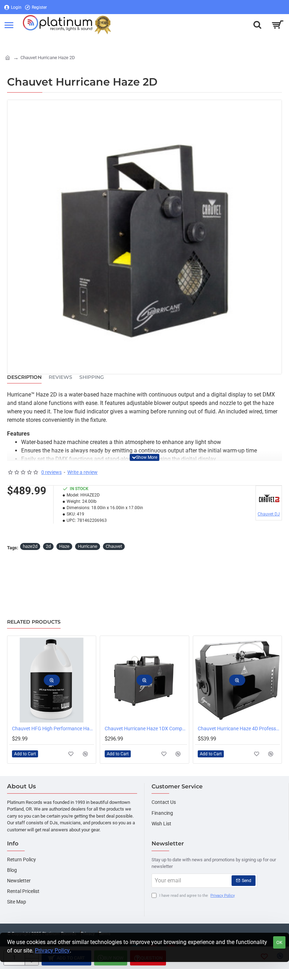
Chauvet (114, 546)
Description (24, 377)
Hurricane (87, 546)
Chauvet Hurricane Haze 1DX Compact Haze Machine (146, 728)
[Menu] (9, 24)
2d (48, 546)
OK (279, 942)
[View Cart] (277, 24)
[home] (7, 57)
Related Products (34, 622)
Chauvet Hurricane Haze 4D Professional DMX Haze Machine (239, 728)
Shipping (91, 377)
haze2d (30, 546)
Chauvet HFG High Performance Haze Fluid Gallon (53, 728)
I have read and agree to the (196, 895)
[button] (144, 457)
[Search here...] (257, 24)
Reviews (60, 377)
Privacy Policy (52, 950)
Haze (64, 546)
